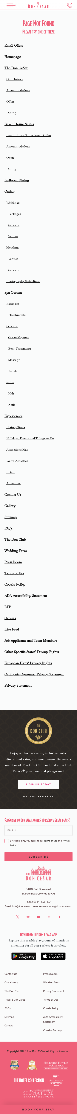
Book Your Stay (38, 1109)
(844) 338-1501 (43, 902)
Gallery (10, 506)
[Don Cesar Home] (38, 873)
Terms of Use (14, 573)
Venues (13, 236)
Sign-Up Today (39, 784)
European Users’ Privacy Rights (28, 663)
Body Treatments (20, 348)
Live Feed (11, 629)
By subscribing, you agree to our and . (40, 843)
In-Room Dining (16, 180)
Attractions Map (17, 450)
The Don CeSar (16, 68)
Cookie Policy (14, 584)
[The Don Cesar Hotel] (38, 5)
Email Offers (13, 45)
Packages (14, 214)
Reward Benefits (38, 796)
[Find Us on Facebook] (59, 917)
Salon (10, 382)
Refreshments (16, 315)
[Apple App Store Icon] (53, 956)
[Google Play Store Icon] (23, 956)
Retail (10, 472)
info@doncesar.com (24, 906)
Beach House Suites (19, 124)
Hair (11, 393)
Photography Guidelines (23, 281)
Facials (12, 371)
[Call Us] (70, 5)
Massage (14, 360)
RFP (7, 607)
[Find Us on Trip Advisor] (28, 917)
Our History (14, 79)
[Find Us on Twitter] (17, 917)
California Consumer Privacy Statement (34, 674)
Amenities (13, 483)
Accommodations (18, 90)
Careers (10, 618)
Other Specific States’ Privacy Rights (31, 652)
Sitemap (10, 517)
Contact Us (12, 494)
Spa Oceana (13, 292)
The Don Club (15, 539)
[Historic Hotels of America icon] (56, 1065)
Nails (11, 405)
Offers (10, 101)
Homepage (12, 56)
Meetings (12, 247)
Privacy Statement (18, 685)
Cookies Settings (52, 1030)
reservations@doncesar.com (55, 906)
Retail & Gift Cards (14, 1000)
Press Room (13, 562)
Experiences (13, 416)
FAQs (8, 528)
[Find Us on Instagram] (48, 917)
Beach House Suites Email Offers (28, 135)
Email (13, 830)
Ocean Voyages (18, 337)
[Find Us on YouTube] (38, 917)
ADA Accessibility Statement (25, 595)
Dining (11, 113)
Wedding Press (15, 550)
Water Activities (17, 461)
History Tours (15, 427)
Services (13, 225)
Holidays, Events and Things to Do (30, 438)
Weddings (13, 203)
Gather (9, 191)
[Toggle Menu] (11, 5)
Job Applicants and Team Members (30, 640)
